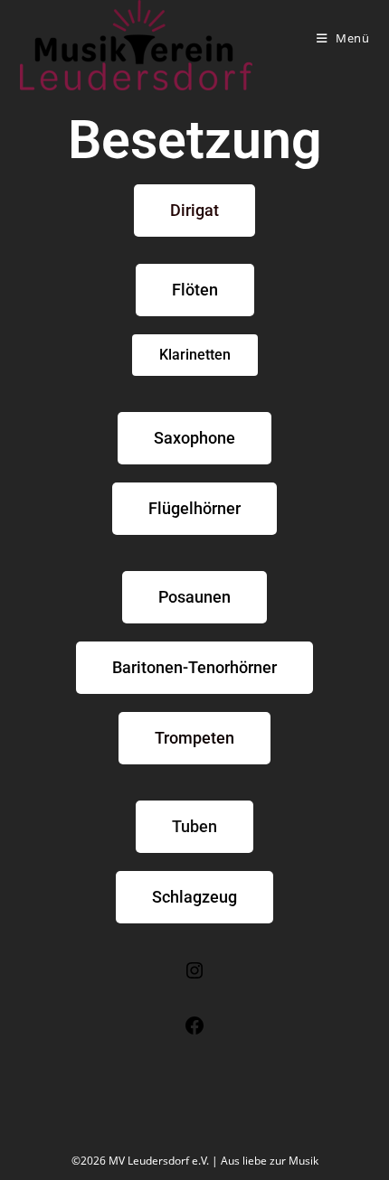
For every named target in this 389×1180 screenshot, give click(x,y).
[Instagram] (194, 976)
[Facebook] (194, 1031)
